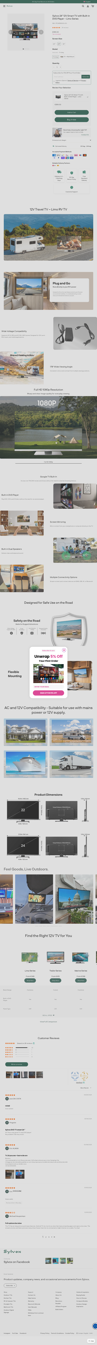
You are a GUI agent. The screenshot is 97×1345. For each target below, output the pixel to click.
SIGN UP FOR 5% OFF (48, 693)
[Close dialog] (64, 650)
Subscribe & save (48, 650)
